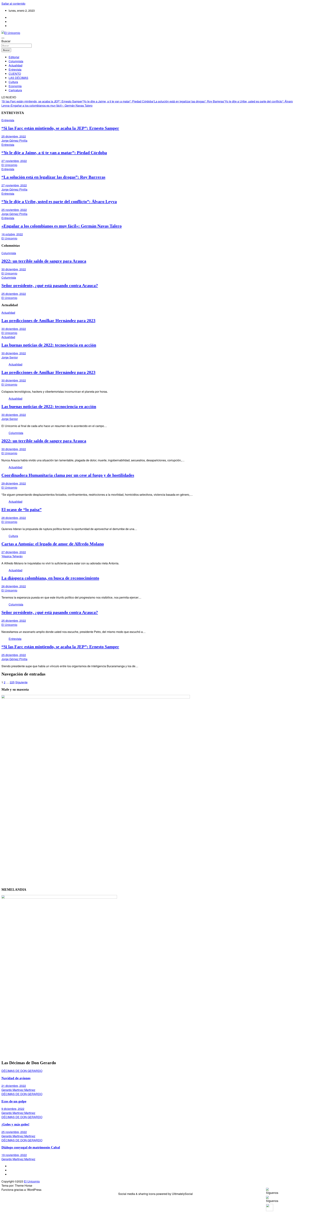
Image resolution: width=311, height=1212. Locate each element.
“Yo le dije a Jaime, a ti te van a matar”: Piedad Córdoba (117, 101)
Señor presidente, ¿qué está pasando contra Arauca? (49, 285)
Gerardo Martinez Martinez (18, 1090)
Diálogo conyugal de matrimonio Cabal (30, 1147)
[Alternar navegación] (2, 38)
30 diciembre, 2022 (13, 269)
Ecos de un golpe (13, 1101)
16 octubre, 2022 (12, 234)
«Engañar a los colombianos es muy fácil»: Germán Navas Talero (51, 105)
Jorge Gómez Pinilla (14, 140)
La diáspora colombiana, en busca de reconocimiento (50, 578)
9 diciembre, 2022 (12, 1109)
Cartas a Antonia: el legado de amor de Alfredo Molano (52, 544)
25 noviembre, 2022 (14, 210)
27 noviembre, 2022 (14, 161)
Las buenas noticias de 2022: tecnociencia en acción (48, 345)
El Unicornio (9, 165)
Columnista (16, 61)
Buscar (5, 41)
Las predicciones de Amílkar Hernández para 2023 (48, 320)
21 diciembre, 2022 (13, 1086)
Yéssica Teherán (12, 556)
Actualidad (15, 65)
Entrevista (15, 69)
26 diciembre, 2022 (13, 586)
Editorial (14, 57)
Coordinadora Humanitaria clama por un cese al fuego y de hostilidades (67, 475)
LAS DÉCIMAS (18, 78)
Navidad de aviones (15, 1078)
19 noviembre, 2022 (14, 1155)
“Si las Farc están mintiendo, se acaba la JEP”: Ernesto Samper (41, 101)
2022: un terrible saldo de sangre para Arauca (43, 261)
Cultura (13, 82)
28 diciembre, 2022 (13, 518)
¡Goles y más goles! (15, 1124)
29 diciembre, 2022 (13, 483)
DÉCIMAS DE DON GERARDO (21, 1071)
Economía (15, 86)
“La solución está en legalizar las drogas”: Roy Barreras (188, 101)
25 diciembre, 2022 (13, 136)
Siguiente (21, 682)
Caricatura (15, 90)
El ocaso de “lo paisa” (21, 509)
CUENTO (15, 74)
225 (12, 682)
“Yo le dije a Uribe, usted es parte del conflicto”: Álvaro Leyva (59, 201)
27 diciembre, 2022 (13, 552)
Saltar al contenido (13, 3)
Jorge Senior (9, 357)
